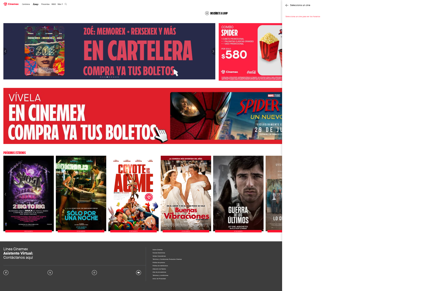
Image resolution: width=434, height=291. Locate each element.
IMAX (54, 4)
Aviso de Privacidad (159, 279)
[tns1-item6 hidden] (113, 77)
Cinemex (11, 4)
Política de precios (159, 262)
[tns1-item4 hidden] (109, 77)
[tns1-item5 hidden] (111, 77)
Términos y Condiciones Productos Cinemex (167, 259)
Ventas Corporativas (159, 256)
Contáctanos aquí (18, 257)
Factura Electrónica (159, 253)
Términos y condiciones (160, 275)
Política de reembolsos (160, 266)
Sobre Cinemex (158, 250)
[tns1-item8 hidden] (118, 77)
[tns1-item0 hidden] (100, 77)
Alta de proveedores (159, 272)
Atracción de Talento (159, 269)
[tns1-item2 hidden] (105, 77)
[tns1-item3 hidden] (107, 77)
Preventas (45, 4)
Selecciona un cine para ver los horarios (302, 16)
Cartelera (26, 4)
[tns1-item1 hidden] (102, 77)
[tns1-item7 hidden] (116, 77)
